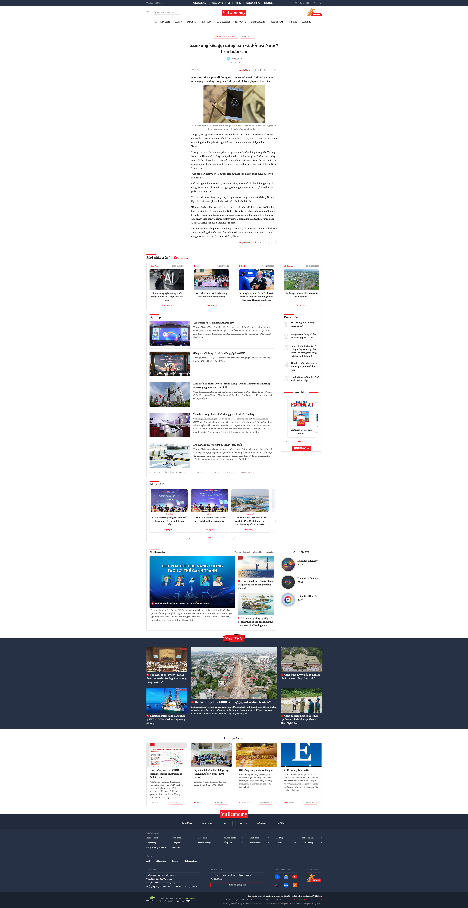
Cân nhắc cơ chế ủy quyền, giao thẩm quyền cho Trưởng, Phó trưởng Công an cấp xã (166, 679)
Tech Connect (253, 3)
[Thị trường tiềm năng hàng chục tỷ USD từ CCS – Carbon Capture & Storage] (166, 700)
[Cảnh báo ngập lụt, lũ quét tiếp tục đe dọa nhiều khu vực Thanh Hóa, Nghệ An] (301, 700)
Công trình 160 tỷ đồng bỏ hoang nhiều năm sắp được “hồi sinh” (300, 677)
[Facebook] (290, 3)
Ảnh (148, 861)
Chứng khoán (200, 3)
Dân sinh (306, 22)
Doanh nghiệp (258, 22)
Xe (229, 3)
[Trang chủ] (155, 22)
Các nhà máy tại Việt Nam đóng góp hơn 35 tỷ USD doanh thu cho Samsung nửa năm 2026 (250, 521)
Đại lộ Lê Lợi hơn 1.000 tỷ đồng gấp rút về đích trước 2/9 (233, 702)
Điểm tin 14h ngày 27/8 (307, 580)
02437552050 (220, 879)
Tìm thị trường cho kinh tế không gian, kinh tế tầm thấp (223, 414)
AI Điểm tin (301, 552)
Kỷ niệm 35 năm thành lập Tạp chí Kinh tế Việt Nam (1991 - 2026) (211, 774)
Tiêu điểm (165, 22)
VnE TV (238, 3)
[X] (296, 3)
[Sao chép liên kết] (270, 70)
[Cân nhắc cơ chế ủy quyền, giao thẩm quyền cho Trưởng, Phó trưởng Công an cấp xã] (166, 659)
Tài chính (191, 22)
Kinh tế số (207, 22)
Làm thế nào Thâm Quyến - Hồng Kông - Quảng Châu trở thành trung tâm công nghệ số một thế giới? (231, 386)
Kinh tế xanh (223, 22)
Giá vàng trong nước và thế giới (256, 770)
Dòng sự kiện (234, 738)
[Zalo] (302, 3)
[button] (209, 537)
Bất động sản (277, 22)
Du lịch (196, 266)
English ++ (269, 3)
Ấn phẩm (301, 392)
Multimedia (158, 552)
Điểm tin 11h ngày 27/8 (307, 598)
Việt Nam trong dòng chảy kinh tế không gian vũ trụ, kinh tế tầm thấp (169, 521)
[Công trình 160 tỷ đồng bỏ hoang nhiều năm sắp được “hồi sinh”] (301, 659)
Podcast (246, 552)
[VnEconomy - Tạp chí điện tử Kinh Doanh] (234, 814)
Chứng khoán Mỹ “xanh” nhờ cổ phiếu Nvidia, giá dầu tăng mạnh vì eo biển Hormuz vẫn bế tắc (256, 296)
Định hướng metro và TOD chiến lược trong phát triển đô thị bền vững (166, 774)
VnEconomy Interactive (297, 770)
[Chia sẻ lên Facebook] (255, 70)
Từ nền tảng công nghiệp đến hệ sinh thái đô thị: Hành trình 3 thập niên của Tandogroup (256, 622)
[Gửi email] (265, 70)
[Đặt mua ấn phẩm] (314, 12)
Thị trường (240, 22)
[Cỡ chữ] (198, 70)
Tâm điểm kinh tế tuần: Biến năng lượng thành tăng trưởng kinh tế (255, 585)
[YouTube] (308, 3)
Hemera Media (188, 899)
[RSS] (295, 885)
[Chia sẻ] (275, 70)
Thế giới (293, 22)
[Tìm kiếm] (154, 13)
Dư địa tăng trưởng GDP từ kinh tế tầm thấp (217, 445)
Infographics (257, 552)
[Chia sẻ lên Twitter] (260, 70)
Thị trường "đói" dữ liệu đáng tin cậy (213, 323)
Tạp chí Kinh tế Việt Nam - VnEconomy (304, 900)
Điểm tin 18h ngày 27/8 (307, 563)
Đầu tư (178, 22)
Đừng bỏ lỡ (157, 484)
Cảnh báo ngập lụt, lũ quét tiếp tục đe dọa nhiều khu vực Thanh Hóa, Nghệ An (299, 720)
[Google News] (320, 3)
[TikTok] (314, 3)
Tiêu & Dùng (217, 3)
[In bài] (193, 70)
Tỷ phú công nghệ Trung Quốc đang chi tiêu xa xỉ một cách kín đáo (167, 296)
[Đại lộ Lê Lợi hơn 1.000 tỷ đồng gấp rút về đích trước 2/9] (234, 673)
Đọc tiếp (155, 317)
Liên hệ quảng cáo (237, 885)
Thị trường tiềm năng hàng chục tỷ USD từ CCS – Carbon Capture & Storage (165, 720)
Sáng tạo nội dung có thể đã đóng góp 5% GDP (219, 353)
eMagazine (269, 552)
